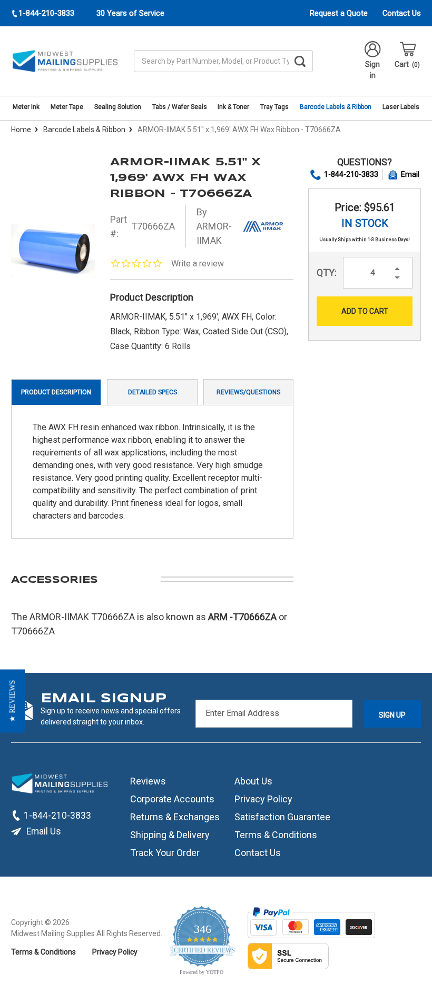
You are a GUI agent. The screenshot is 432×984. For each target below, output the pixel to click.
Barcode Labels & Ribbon (335, 107)
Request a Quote (339, 13)
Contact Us (401, 13)
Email (410, 174)
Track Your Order (165, 852)
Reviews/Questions (248, 392)
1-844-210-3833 (351, 174)
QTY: (327, 272)
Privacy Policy (263, 798)
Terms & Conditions (275, 834)
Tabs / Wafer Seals (179, 107)
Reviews (148, 781)
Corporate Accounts (172, 798)
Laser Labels (400, 107)
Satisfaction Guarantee (282, 816)
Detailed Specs (152, 392)
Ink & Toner (233, 107)
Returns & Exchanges (175, 816)
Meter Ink (26, 107)
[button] (12, 701)
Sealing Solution (117, 107)
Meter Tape (67, 107)
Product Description (56, 392)
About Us (253, 781)
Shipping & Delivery (170, 834)
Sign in (372, 69)
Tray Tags (274, 107)
